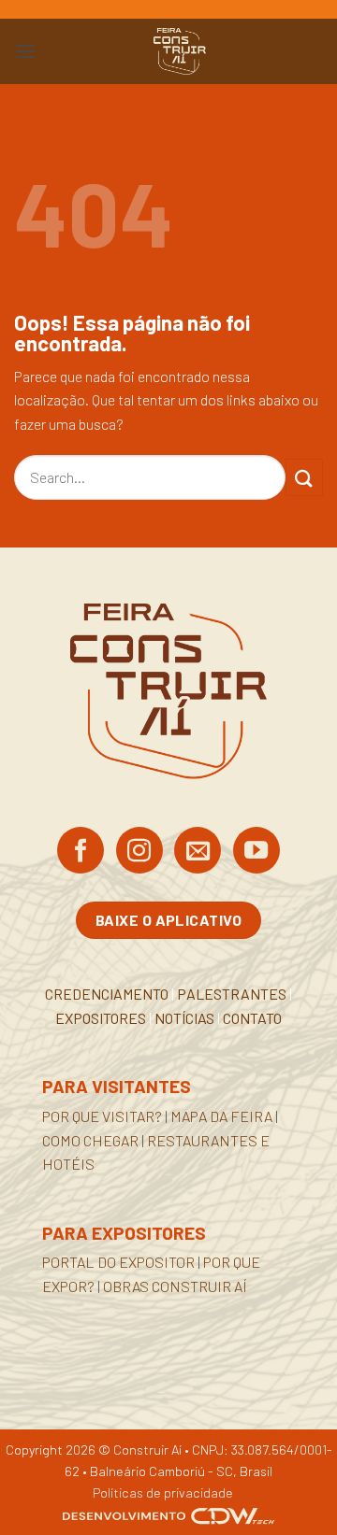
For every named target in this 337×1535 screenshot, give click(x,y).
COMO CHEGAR (90, 1140)
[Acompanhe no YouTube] (256, 852)
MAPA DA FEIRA (221, 1116)
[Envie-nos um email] (197, 852)
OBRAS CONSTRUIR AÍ (175, 1286)
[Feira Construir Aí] (180, 51)
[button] (25, 51)
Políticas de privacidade (163, 1492)
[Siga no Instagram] (139, 852)
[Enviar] (304, 477)
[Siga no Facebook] (80, 852)
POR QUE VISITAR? (102, 1116)
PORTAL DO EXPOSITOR (118, 1262)
